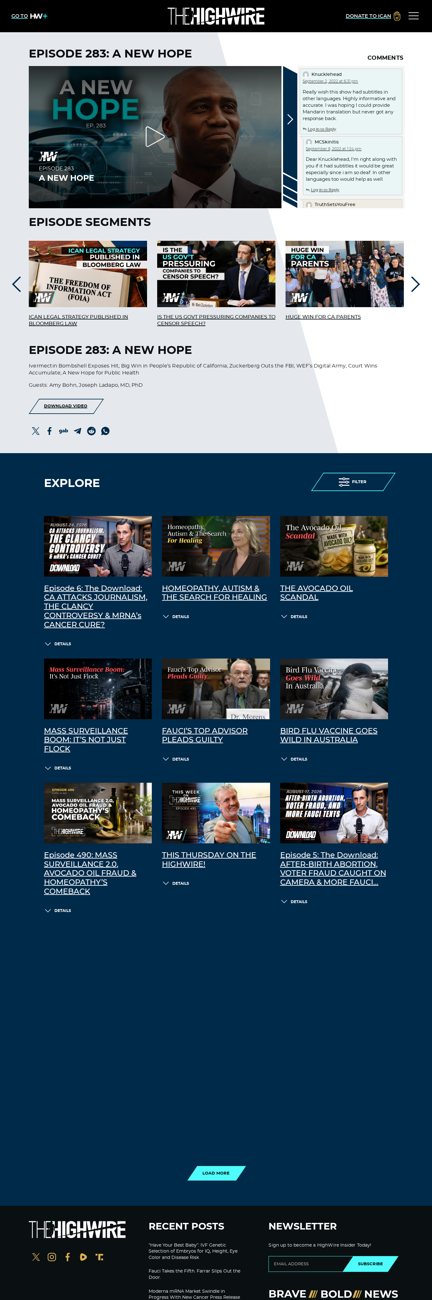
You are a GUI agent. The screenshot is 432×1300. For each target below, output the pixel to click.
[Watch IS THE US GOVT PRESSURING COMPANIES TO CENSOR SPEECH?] (216, 274)
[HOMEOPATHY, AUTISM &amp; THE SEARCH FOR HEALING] (216, 546)
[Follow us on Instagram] (52, 1257)
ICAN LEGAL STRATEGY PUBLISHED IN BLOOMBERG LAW (78, 320)
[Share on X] (36, 431)
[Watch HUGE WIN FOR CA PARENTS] (345, 274)
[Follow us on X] (36, 1257)
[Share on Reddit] (91, 431)
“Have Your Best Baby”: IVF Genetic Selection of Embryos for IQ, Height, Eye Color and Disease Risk (193, 1251)
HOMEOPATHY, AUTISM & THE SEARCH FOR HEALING (214, 593)
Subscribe (370, 1264)
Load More (216, 1173)
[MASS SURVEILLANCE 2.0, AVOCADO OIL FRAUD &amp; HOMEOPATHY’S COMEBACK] (98, 813)
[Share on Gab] (64, 431)
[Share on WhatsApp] (105, 431)
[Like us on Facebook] (67, 1257)
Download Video (65, 406)
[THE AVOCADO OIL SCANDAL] (334, 546)
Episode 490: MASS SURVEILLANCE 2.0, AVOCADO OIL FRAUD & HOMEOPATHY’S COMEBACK (90, 874)
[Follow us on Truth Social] (99, 1258)
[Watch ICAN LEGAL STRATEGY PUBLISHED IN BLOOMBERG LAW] (88, 274)
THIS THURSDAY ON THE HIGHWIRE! (209, 860)
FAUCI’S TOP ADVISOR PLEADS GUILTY (205, 735)
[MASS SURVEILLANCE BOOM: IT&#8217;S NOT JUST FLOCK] (98, 689)
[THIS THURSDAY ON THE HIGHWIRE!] (216, 813)
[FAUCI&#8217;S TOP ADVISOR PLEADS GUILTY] (216, 689)
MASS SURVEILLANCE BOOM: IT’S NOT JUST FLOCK (86, 740)
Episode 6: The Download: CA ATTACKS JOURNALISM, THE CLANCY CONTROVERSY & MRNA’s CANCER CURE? (95, 607)
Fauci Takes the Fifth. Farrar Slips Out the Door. (194, 1274)
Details (62, 644)
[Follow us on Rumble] (83, 1258)
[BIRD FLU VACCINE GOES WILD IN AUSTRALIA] (334, 689)
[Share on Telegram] (77, 431)
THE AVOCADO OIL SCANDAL (316, 593)
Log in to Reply (322, 129)
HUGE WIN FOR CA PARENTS (323, 316)
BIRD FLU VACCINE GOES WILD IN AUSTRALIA (329, 735)
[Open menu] (414, 16)
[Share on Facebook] (50, 431)
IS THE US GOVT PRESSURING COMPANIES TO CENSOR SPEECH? (216, 320)
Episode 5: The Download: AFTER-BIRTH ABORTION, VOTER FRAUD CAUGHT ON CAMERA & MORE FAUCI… (333, 869)
